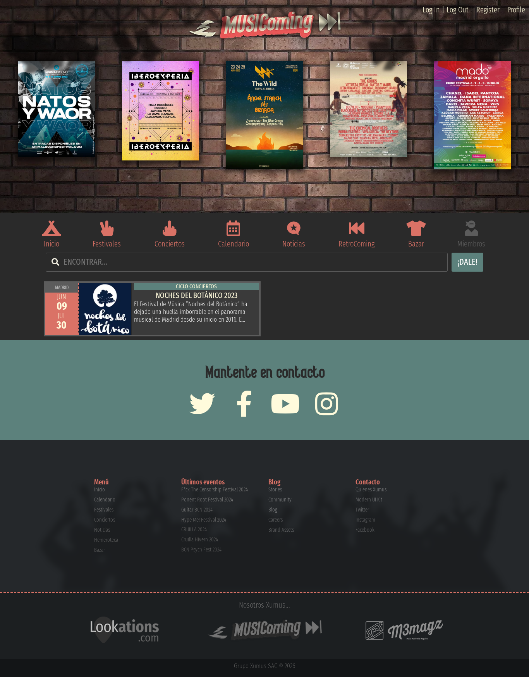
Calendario (233, 243)
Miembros (471, 243)
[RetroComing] (356, 228)
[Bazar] (416, 228)
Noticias (293, 243)
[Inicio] (51, 228)
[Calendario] (233, 228)
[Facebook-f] (244, 404)
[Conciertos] (169, 228)
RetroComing (356, 243)
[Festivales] (107, 228)
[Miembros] (471, 228)
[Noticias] (294, 228)
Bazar (416, 243)
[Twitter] (202, 404)
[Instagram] (327, 404)
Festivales (107, 243)
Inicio (51, 243)
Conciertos (170, 243)
